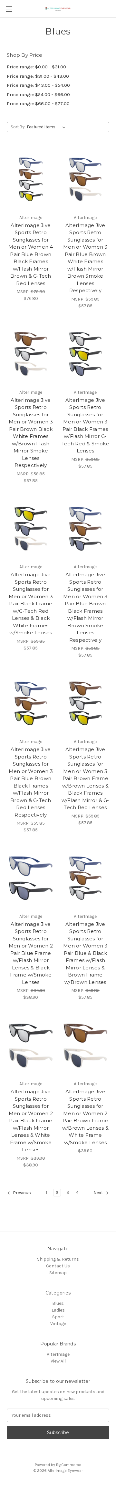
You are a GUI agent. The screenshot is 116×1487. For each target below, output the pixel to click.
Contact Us (58, 1266)
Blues (58, 1303)
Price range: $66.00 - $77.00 (38, 103)
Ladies (58, 1310)
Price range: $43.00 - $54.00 (38, 85)
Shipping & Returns (58, 1259)
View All (58, 1361)
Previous (21, 1192)
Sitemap (58, 1272)
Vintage (58, 1323)
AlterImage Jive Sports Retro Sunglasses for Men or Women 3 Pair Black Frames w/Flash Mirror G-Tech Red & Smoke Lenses (85, 425)
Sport (58, 1317)
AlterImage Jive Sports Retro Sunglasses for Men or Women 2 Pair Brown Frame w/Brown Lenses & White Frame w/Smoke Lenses (85, 1116)
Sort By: (18, 126)
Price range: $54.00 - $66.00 (38, 94)
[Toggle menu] (9, 9)
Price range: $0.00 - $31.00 (36, 67)
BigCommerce (68, 1464)
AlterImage (58, 1354)
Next (98, 1192)
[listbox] (47, 127)
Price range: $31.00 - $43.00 (38, 76)
